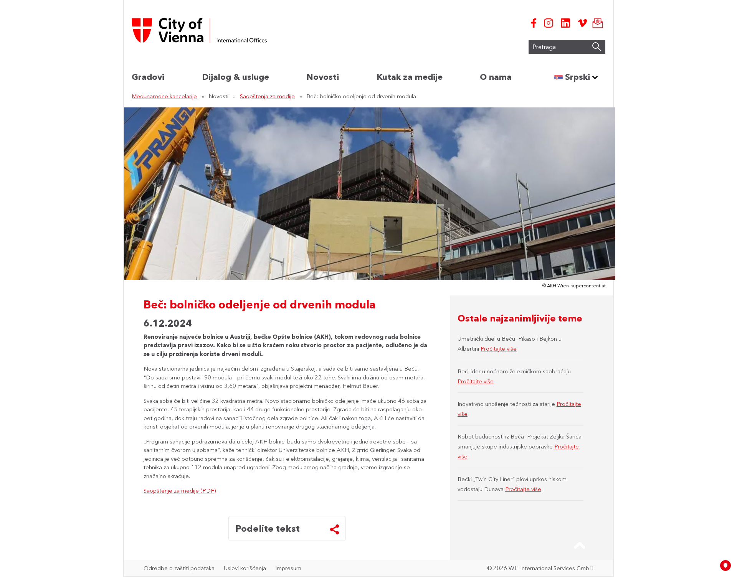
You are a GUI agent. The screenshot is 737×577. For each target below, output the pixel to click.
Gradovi (148, 77)
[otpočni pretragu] (596, 46)
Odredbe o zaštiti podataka (179, 568)
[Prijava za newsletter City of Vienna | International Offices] (596, 23)
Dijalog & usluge (235, 77)
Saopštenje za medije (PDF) (180, 490)
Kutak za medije (410, 77)
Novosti (322, 77)
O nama (496, 77)
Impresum (288, 568)
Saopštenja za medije (267, 96)
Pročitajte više (499, 348)
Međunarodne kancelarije (164, 96)
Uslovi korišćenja (245, 568)
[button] (579, 545)
